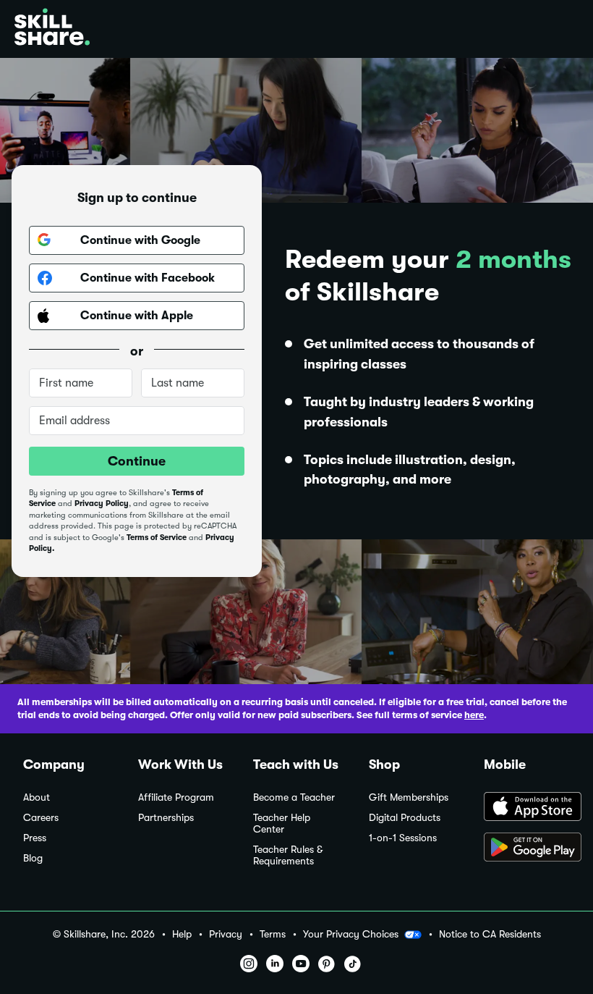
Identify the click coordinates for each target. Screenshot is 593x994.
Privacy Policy (101, 503)
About (36, 797)
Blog (33, 858)
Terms (273, 934)
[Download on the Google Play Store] (527, 848)
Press (34, 838)
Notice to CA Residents (490, 934)
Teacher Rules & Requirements (288, 855)
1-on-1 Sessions (403, 838)
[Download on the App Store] (527, 808)
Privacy (225, 934)
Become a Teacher (294, 797)
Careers (41, 817)
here (474, 714)
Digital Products (404, 817)
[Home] (52, 29)
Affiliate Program (176, 797)
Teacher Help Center (281, 823)
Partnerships (166, 817)
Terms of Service (157, 537)
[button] (413, 934)
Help (182, 934)
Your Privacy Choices (350, 934)
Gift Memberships (408, 797)
